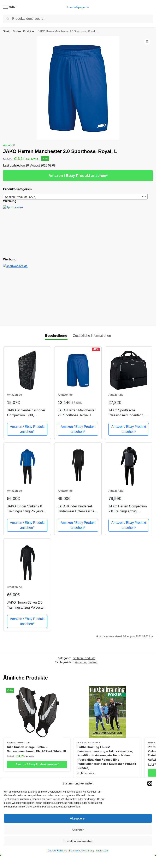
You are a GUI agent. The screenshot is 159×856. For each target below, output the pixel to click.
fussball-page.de (78, 7)
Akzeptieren (78, 818)
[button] (150, 783)
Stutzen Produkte (23, 31)
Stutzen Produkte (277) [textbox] (74, 196)
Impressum (102, 850)
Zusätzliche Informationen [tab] (92, 335)
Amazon (80, 662)
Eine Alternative (18, 742)
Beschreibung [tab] (56, 335)
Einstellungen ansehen (78, 841)
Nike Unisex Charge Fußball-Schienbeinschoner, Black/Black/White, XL (37, 749)
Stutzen (93, 662)
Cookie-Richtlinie (57, 850)
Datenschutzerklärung (81, 850)
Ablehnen (78, 830)
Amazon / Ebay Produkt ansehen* (78, 176)
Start (6, 31)
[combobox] (75, 196)
